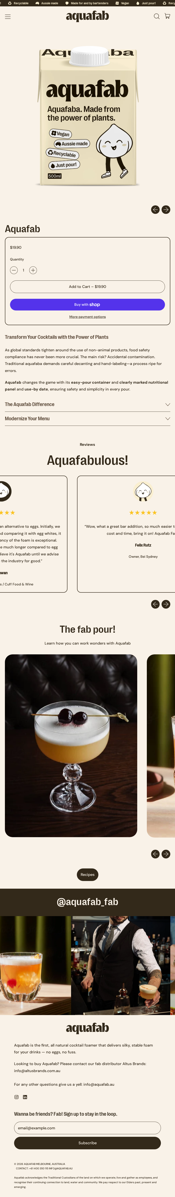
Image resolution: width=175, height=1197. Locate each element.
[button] (157, 16)
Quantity (17, 259)
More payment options (87, 317)
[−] (14, 270)
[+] (33, 270)
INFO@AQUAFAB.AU (61, 1168)
